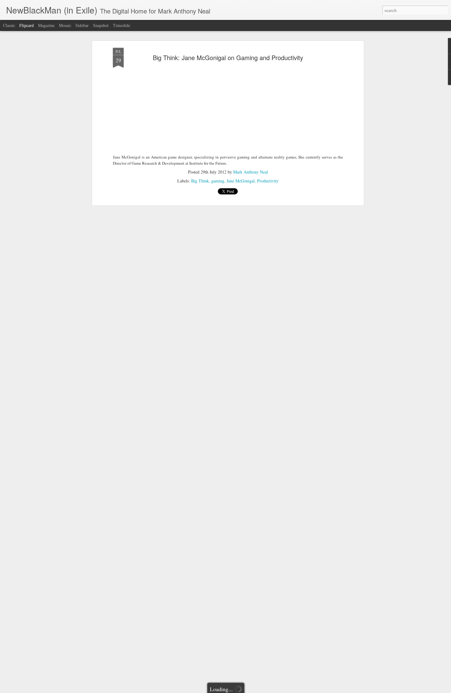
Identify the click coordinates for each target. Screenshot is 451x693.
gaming (217, 181)
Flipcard (26, 25)
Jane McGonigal (241, 181)
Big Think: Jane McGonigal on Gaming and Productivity (228, 57)
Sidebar (82, 25)
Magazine (46, 25)
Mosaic (65, 25)
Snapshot (101, 25)
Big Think (200, 181)
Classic (9, 25)
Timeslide (121, 25)
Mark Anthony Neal (250, 172)
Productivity (268, 181)
